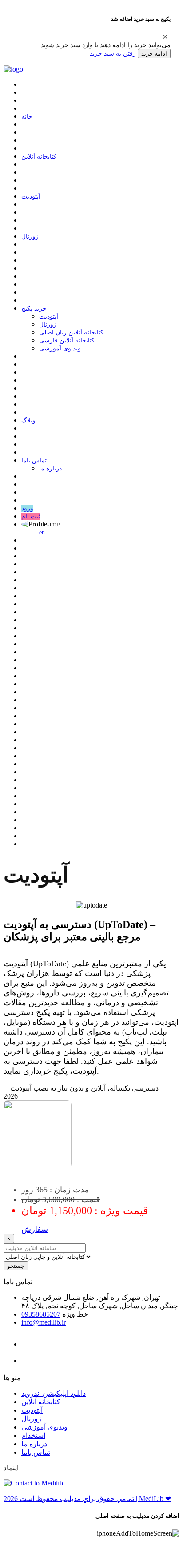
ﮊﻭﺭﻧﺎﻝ (30, 236)
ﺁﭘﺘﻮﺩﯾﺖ (30, 196)
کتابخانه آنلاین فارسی (67, 340)
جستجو (15, 1265)
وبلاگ (28, 420)
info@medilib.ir (43, 1322)
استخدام (33, 1435)
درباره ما (50, 468)
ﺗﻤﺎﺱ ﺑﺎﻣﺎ (34, 460)
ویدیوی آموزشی (60, 348)
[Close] (165, 36)
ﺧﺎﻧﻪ (26, 116)
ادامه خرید (154, 53)
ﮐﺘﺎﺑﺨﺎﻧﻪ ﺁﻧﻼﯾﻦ (38, 156)
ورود (27, 508)
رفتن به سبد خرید (113, 53)
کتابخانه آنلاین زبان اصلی (71, 332)
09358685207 (40, 1314)
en (42, 532)
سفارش (34, 1229)
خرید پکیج (34, 308)
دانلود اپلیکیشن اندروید (53, 1393)
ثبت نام (30, 516)
